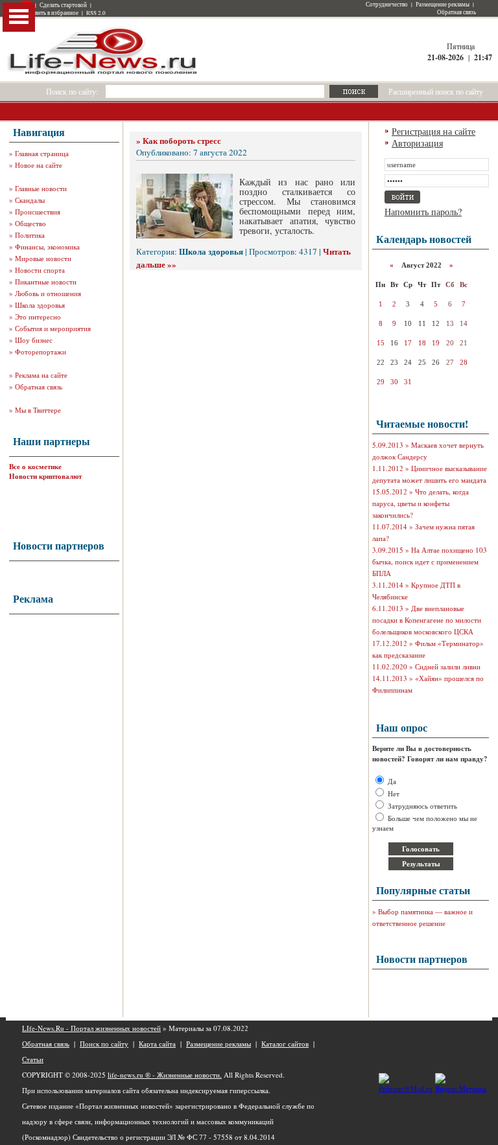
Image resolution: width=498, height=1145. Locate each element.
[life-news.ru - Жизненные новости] (103, 73)
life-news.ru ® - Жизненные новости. (165, 1075)
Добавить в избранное (50, 13)
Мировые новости (43, 258)
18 (422, 343)
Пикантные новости (46, 281)
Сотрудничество (387, 4)
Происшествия (37, 211)
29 (381, 382)
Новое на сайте (38, 165)
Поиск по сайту (104, 1043)
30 (394, 382)
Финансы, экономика (47, 246)
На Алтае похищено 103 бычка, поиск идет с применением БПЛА (429, 561)
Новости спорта (40, 270)
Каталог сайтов (285, 1043)
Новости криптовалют (45, 476)
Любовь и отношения (48, 293)
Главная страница (42, 153)
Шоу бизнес (34, 340)
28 (464, 362)
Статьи (32, 1059)
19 (436, 343)
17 (408, 343)
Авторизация (417, 143)
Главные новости (41, 188)
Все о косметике (35, 466)
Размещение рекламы (442, 4)
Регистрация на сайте (433, 131)
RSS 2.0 (96, 13)
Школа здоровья (40, 305)
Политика (30, 235)
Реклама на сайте (41, 375)
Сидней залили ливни (447, 666)
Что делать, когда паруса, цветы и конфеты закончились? (420, 503)
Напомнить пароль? (423, 211)
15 (381, 343)
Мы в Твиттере (38, 410)
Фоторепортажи (40, 351)
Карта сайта (157, 1043)
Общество (30, 223)
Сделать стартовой (63, 5)
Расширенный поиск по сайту (435, 91)
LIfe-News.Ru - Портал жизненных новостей (91, 1028)
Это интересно (38, 316)
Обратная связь (456, 12)
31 (408, 382)
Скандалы (30, 200)
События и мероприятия (53, 328)
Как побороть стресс (182, 140)
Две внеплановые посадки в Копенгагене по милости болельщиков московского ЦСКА (426, 619)
